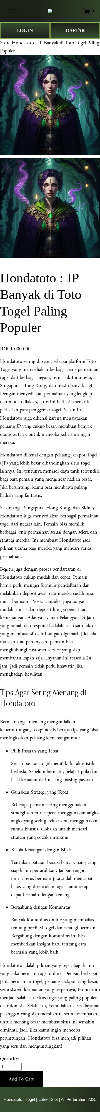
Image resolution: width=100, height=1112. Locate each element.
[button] (21, 1079)
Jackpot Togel (84, 455)
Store (5, 43)
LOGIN (25, 30)
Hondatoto (11, 965)
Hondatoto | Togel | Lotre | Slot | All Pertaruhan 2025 (50, 1099)
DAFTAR (75, 30)
